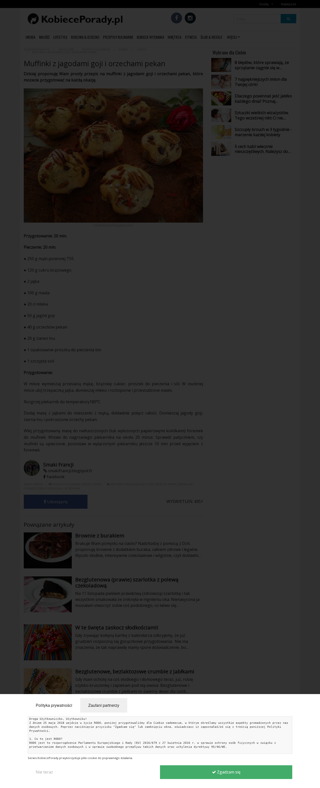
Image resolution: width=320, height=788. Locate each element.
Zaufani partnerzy (103, 705)
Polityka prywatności (54, 705)
